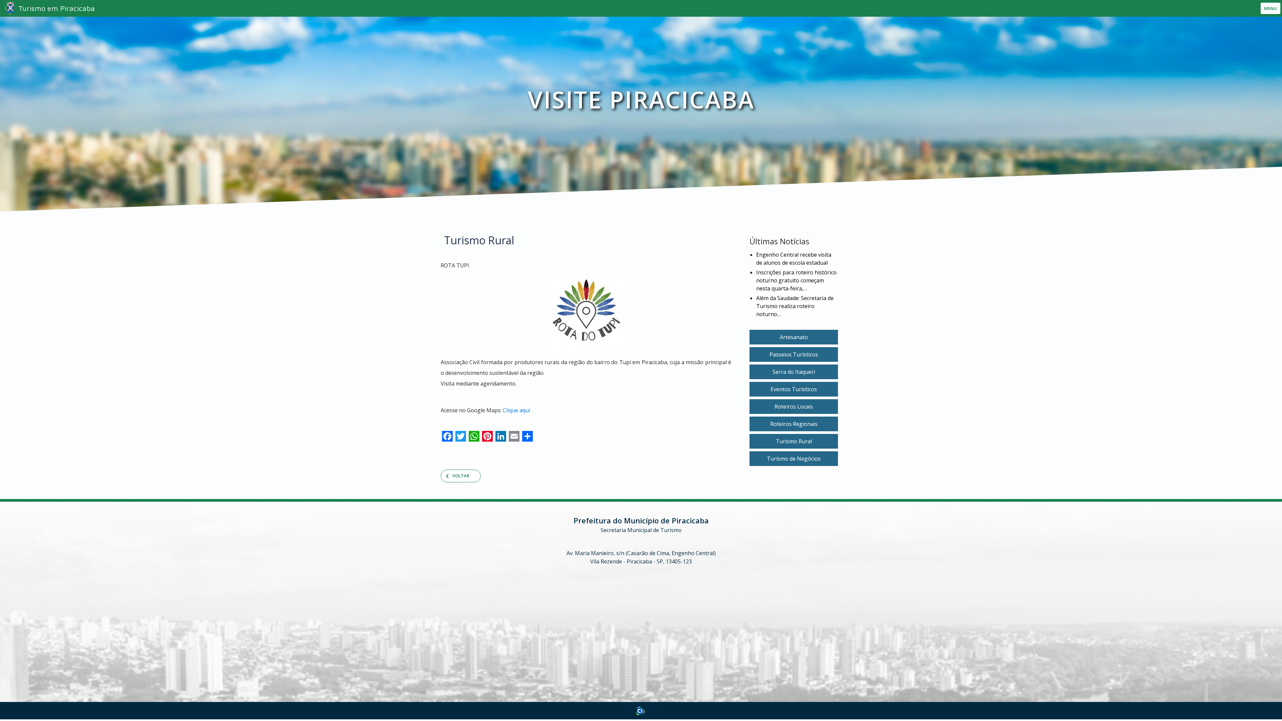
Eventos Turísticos (794, 389)
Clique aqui (516, 410)
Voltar (460, 476)
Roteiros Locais (794, 406)
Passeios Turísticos (794, 354)
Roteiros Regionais (794, 424)
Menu (1270, 8)
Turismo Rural (794, 441)
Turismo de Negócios (794, 458)
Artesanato (794, 337)
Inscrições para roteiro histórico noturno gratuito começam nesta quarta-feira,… (796, 280)
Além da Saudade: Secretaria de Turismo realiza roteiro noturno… (795, 306)
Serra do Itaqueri (794, 372)
